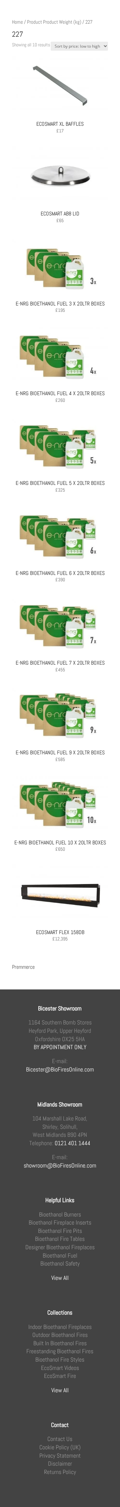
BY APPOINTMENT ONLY (60, 1047)
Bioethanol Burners (60, 1214)
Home (17, 22)
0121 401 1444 (72, 1143)
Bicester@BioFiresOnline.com (60, 1069)
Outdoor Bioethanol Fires (60, 1335)
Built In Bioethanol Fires (60, 1343)
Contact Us (59, 1439)
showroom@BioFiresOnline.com (60, 1165)
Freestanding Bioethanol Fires (59, 1351)
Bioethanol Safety (60, 1263)
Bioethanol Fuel (60, 1255)
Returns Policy (60, 1472)
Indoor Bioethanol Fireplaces (60, 1327)
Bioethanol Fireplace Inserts (60, 1222)
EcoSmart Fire (60, 1376)
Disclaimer (60, 1463)
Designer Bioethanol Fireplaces (60, 1247)
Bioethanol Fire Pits (60, 1231)
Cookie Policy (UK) (60, 1447)
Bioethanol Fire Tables (60, 1239)
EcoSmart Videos (60, 1368)
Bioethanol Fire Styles (59, 1359)
